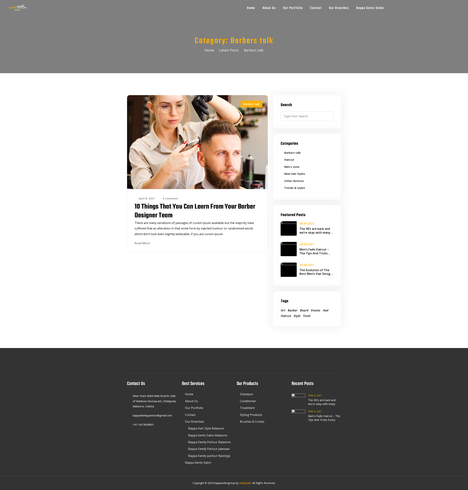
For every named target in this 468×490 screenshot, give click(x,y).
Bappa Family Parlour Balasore (209, 442)
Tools (306, 316)
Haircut (289, 159)
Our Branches (339, 8)
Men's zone (291, 167)
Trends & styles (294, 188)
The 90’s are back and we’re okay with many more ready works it (314, 232)
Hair (326, 310)
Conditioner (248, 401)
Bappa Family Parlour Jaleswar (209, 449)
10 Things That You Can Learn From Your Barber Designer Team (195, 211)
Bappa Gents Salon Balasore (207, 435)
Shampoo (246, 394)
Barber (292, 310)
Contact (316, 8)
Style (296, 316)
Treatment (247, 408)
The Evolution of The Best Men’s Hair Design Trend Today (315, 274)
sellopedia (245, 483)
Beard (304, 310)
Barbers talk (251, 104)
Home (251, 8)
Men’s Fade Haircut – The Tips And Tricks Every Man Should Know (316, 253)
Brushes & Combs (252, 422)
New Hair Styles (294, 173)
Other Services (294, 181)
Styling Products (251, 415)
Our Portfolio (293, 8)
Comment (170, 198)
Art (283, 310)
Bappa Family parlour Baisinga (209, 456)
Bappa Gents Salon (370, 8)
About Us (269, 8)
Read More (142, 243)
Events (315, 310)
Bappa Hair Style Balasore (206, 428)
